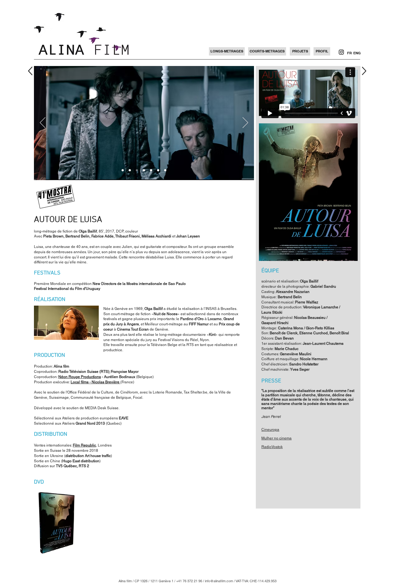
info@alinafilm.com (219, 581)
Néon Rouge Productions (79, 377)
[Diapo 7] (165, 170)
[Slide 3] (144, 170)
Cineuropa (270, 429)
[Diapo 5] (158, 170)
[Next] (245, 123)
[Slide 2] (130, 170)
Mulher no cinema (276, 438)
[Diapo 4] (151, 170)
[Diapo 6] (137, 170)
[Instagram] (341, 52)
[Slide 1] (123, 170)
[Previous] (42, 123)
